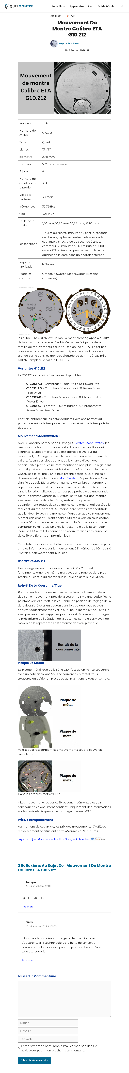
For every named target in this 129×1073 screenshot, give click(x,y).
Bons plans (59, 6)
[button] (122, 6)
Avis (73, 16)
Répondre (27, 906)
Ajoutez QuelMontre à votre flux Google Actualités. (54, 839)
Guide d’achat (107, 6)
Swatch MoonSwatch (89, 443)
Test (91, 6)
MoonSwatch (68, 478)
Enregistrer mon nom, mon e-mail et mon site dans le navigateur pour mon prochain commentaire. (59, 1048)
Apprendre (77, 6)
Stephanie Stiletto (69, 43)
